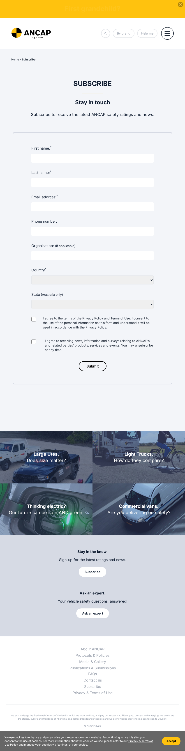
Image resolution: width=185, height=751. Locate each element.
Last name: (41, 172)
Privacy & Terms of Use (93, 693)
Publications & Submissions (92, 668)
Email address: (44, 196)
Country (38, 269)
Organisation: (53, 245)
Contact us (92, 680)
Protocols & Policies (92, 655)
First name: (41, 148)
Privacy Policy (92, 318)
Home (15, 59)
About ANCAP (92, 649)
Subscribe (28, 59)
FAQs (92, 674)
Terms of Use (120, 318)
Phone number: (44, 221)
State (47, 294)
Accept (171, 741)
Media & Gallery (92, 661)
